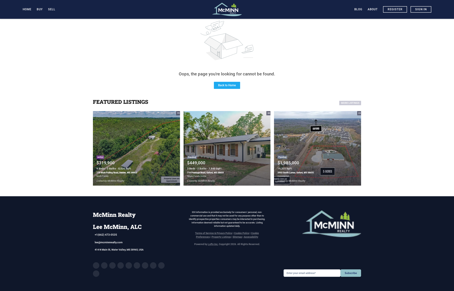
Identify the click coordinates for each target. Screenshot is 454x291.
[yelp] (129, 265)
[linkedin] (104, 265)
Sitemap (237, 236)
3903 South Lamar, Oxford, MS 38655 (296, 172)
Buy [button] (40, 9)
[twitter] (112, 265)
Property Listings (221, 236)
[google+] (96, 273)
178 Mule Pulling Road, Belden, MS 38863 (116, 172)
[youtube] (145, 265)
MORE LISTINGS (350, 102)
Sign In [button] (421, 9)
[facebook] (96, 265)
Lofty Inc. (213, 244)
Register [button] (395, 9)
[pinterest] (161, 265)
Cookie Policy (241, 233)
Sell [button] (51, 9)
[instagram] (137, 265)
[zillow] (120, 265)
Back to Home (227, 85)
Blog (358, 9)
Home (27, 9)
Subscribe (351, 273)
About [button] (373, 9)
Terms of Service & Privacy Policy (213, 233)
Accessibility (251, 236)
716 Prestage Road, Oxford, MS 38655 (205, 172)
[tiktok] (153, 265)
